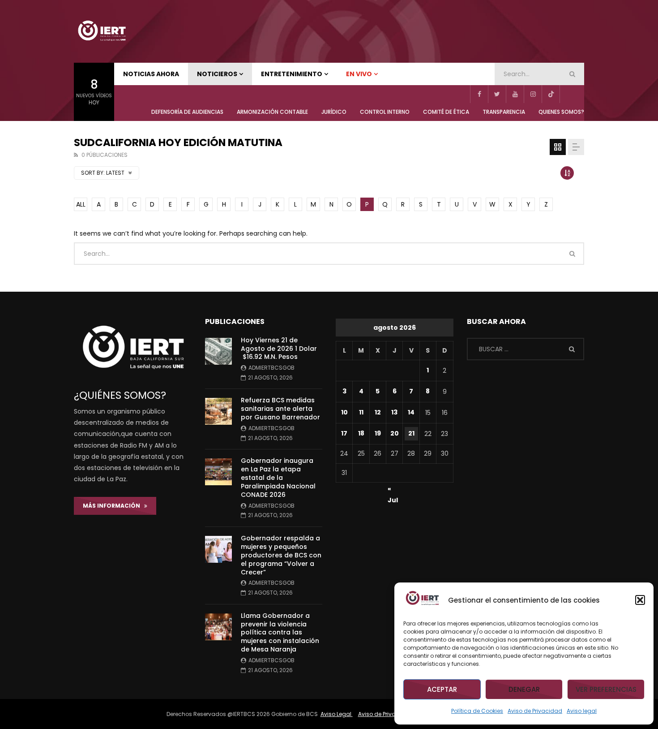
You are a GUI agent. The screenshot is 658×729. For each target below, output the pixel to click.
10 (344, 412)
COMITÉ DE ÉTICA (446, 112)
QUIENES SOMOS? (561, 112)
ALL (80, 204)
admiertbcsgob (271, 367)
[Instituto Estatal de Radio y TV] (101, 31)
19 (378, 433)
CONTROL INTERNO (385, 112)
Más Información (113, 505)
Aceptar (442, 689)
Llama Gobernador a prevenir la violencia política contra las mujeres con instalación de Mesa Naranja (280, 632)
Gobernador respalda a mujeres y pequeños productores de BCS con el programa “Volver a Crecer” (281, 555)
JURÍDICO (333, 112)
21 (411, 433)
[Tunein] (568, 94)
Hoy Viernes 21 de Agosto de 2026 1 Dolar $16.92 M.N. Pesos (279, 349)
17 (344, 433)
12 (378, 412)
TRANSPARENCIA (504, 112)
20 (394, 433)
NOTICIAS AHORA (151, 73)
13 (394, 412)
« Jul (393, 490)
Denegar (524, 689)
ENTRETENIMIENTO (291, 73)
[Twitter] (497, 94)
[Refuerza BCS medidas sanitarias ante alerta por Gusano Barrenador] (218, 411)
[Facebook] (479, 94)
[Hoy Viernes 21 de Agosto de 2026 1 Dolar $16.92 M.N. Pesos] (218, 351)
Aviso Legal (336, 714)
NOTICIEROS (217, 73)
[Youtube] (515, 94)
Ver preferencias (606, 689)
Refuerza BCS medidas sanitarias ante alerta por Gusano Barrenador (280, 409)
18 (361, 433)
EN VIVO (359, 73)
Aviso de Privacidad (535, 711)
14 (411, 412)
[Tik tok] (551, 94)
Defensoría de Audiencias (187, 112)
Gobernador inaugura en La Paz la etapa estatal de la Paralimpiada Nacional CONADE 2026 (278, 477)
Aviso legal (582, 711)
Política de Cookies (477, 711)
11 (361, 412)
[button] (640, 599)
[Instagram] (533, 94)
